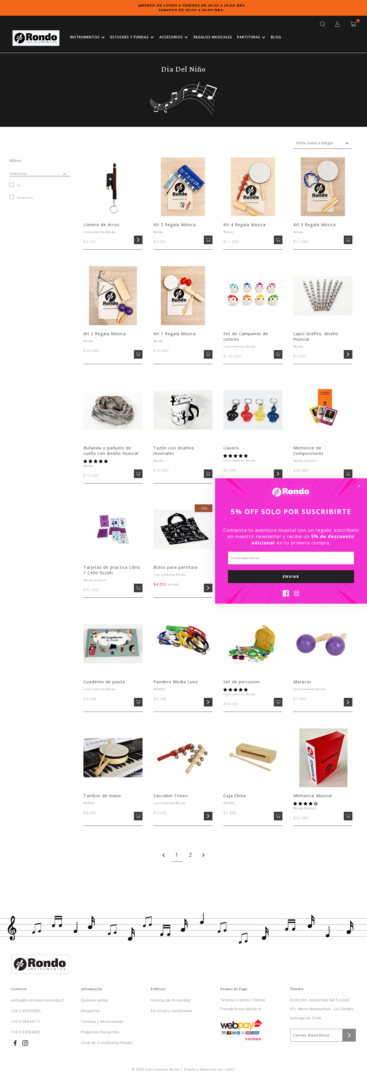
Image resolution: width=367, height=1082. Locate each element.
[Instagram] (296, 595)
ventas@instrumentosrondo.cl (37, 1000)
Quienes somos (94, 1000)
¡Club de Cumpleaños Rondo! (107, 1042)
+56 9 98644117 (26, 1021)
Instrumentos (85, 37)
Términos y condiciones (171, 1010)
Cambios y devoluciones (102, 1021)
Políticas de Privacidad (171, 1000)
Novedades (24, 198)
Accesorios (171, 37)
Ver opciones (138, 240)
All (18, 185)
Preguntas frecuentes (100, 1032)
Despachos (90, 1010)
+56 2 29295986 (26, 1010)
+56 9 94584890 (26, 1032)
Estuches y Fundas (129, 37)
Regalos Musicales (213, 37)
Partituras (248, 37)
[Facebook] (286, 595)
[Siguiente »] (203, 855)
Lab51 (230, 1069)
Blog (276, 37)
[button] (96, 461)
